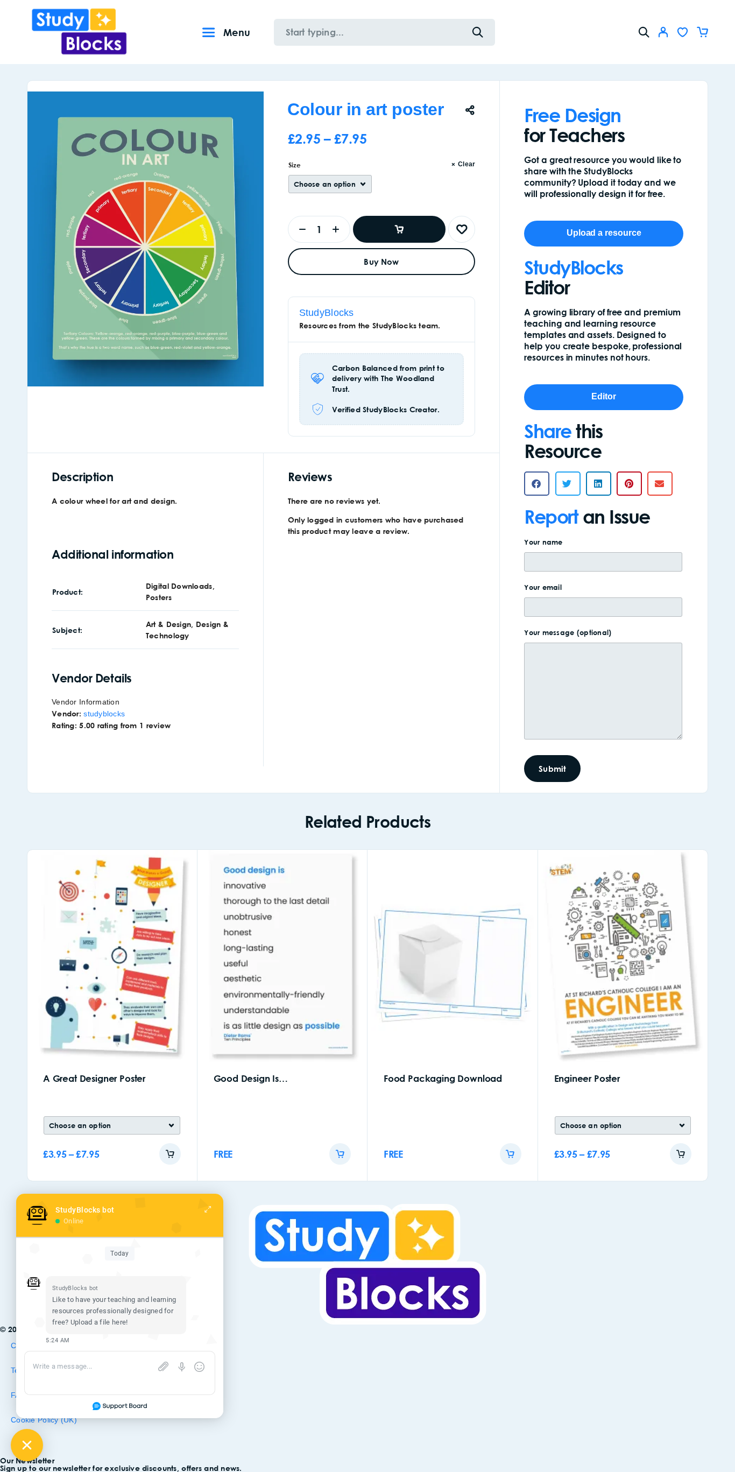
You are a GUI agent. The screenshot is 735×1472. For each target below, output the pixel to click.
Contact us (30, 1345)
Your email (543, 587)
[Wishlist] (682, 33)
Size (294, 164)
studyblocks (104, 713)
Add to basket (399, 229)
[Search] (644, 32)
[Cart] (702, 33)
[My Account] (663, 32)
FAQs (20, 1395)
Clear (466, 164)
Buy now (381, 261)
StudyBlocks (326, 313)
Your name (543, 542)
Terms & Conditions (45, 1370)
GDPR (22, 1444)
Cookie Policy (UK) (44, 1419)
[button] (536, 483)
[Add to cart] (170, 1154)
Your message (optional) (567, 632)
